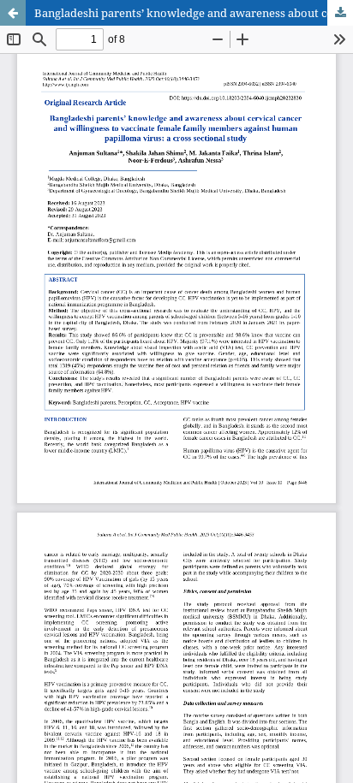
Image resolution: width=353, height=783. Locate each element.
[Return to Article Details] (13, 13)
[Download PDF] (340, 13)
